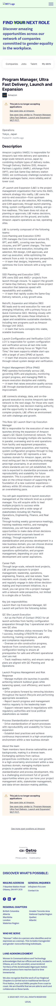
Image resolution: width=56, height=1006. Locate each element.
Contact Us (33, 890)
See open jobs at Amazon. (22, 111)
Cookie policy (34, 858)
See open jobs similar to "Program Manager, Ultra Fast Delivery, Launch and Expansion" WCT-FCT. (30, 117)
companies (12, 63)
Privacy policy (21, 858)
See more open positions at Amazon (28, 828)
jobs (23, 63)
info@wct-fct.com (37, 886)
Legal (28, 1001)
